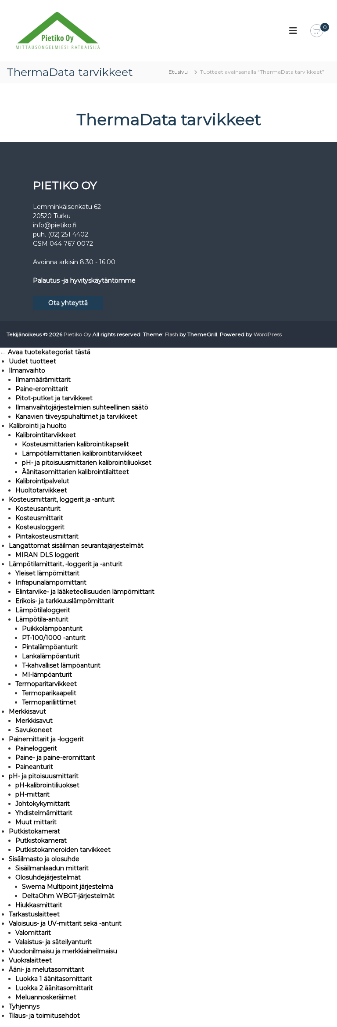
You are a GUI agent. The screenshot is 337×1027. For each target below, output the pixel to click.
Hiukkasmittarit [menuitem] (38, 905)
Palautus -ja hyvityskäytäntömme (84, 280)
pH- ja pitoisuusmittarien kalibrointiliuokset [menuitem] (86, 463)
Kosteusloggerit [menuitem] (40, 527)
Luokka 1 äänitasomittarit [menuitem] (53, 979)
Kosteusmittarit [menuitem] (39, 518)
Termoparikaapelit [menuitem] (49, 693)
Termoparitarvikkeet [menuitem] (46, 684)
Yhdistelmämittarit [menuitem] (43, 813)
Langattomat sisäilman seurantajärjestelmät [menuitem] (76, 545)
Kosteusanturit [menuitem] (38, 509)
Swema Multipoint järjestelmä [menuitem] (67, 887)
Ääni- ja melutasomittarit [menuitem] (46, 969)
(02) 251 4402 (68, 234)
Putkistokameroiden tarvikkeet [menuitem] (63, 850)
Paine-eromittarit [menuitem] (41, 389)
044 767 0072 (71, 244)
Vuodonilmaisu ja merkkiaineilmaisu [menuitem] (63, 951)
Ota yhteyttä (68, 303)
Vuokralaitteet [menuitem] (30, 960)
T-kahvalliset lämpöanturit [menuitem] (61, 665)
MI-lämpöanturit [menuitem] (47, 675)
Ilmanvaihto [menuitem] (27, 370)
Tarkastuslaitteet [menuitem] (34, 914)
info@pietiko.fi (55, 225)
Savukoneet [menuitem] (33, 730)
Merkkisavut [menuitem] (27, 711)
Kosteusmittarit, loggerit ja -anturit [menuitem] (62, 499)
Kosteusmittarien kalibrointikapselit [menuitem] (75, 444)
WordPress (268, 334)
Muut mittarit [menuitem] (36, 822)
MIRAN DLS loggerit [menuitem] (47, 555)
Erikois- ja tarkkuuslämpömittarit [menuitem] (64, 601)
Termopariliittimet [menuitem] (49, 702)
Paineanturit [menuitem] (34, 767)
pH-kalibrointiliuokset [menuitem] (47, 785)
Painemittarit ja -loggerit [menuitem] (46, 739)
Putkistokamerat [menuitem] (34, 831)
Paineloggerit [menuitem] (36, 748)
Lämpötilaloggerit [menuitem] (42, 610)
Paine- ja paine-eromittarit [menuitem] (55, 757)
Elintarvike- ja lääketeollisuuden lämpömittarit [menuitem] (84, 592)
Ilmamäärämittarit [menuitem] (43, 380)
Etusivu (178, 71)
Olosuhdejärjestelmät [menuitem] (48, 877)
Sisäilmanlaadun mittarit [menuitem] (52, 868)
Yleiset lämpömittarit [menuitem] (47, 573)
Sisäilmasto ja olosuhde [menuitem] (44, 859)
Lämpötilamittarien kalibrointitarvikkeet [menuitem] (82, 453)
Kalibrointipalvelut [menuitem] (42, 481)
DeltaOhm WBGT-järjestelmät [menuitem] (68, 896)
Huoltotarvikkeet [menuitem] (41, 490)
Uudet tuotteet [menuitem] (32, 361)
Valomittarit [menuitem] (33, 933)
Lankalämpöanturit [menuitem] (51, 656)
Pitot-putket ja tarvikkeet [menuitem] (54, 398)
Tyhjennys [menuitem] (24, 1006)
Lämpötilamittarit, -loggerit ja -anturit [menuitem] (65, 564)
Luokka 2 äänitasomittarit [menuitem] (54, 988)
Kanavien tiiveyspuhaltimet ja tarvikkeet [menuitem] (76, 416)
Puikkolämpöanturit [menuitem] (52, 628)
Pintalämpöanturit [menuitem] (50, 647)
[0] (317, 31)
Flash (171, 334)
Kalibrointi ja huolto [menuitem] (38, 426)
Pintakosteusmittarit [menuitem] (47, 536)
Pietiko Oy (77, 334)
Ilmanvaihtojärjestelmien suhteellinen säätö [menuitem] (81, 407)
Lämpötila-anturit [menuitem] (41, 619)
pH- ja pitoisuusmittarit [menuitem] (44, 776)
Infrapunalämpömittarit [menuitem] (50, 582)
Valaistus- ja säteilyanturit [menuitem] (53, 942)
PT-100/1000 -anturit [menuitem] (54, 638)
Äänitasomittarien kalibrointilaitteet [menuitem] (75, 472)
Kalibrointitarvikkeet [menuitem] (45, 435)
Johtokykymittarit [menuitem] (42, 804)
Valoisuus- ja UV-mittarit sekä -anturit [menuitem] (65, 923)
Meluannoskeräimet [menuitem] (45, 997)
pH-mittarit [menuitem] (32, 794)
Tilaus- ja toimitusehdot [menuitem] (44, 1016)
